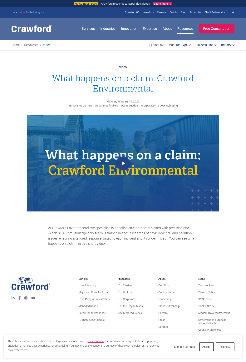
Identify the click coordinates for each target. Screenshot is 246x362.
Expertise (150, 29)
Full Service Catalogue (91, 319)
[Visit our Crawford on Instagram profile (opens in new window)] (25, 297)
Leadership (165, 299)
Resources (185, 29)
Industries (108, 29)
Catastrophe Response (92, 313)
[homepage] (32, 28)
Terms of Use (206, 285)
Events (174, 12)
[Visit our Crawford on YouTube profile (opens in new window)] (33, 297)
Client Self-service (214, 12)
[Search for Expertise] (233, 12)
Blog (183, 12)
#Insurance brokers (106, 105)
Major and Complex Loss (93, 292)
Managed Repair (88, 306)
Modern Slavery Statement (214, 313)
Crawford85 (132, 12)
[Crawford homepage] (45, 283)
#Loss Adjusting (168, 105)
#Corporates (148, 105)
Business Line (203, 45)
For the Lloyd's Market (131, 306)
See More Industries (130, 313)
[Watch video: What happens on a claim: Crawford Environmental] (123, 163)
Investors (148, 12)
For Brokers (125, 292)
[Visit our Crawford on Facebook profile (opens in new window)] (19, 297)
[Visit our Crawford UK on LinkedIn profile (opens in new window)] (13, 297)
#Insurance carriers (80, 105)
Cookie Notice (206, 306)
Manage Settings (184, 347)
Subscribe (195, 12)
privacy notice (95, 341)
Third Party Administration (94, 299)
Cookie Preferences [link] (209, 329)
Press (161, 319)
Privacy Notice (206, 292)
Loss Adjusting (87, 285)
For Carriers (125, 285)
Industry (225, 45)
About (167, 29)
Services (88, 29)
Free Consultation (216, 29)
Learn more (161, 3)
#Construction (129, 105)
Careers (161, 12)
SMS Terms (205, 299)
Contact (163, 326)
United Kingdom (28, 12)
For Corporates (127, 299)
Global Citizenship (169, 306)
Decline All (225, 347)
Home (16, 45)
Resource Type (178, 45)
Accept (206, 347)
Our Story (164, 285)
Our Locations (166, 292)
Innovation (129, 29)
